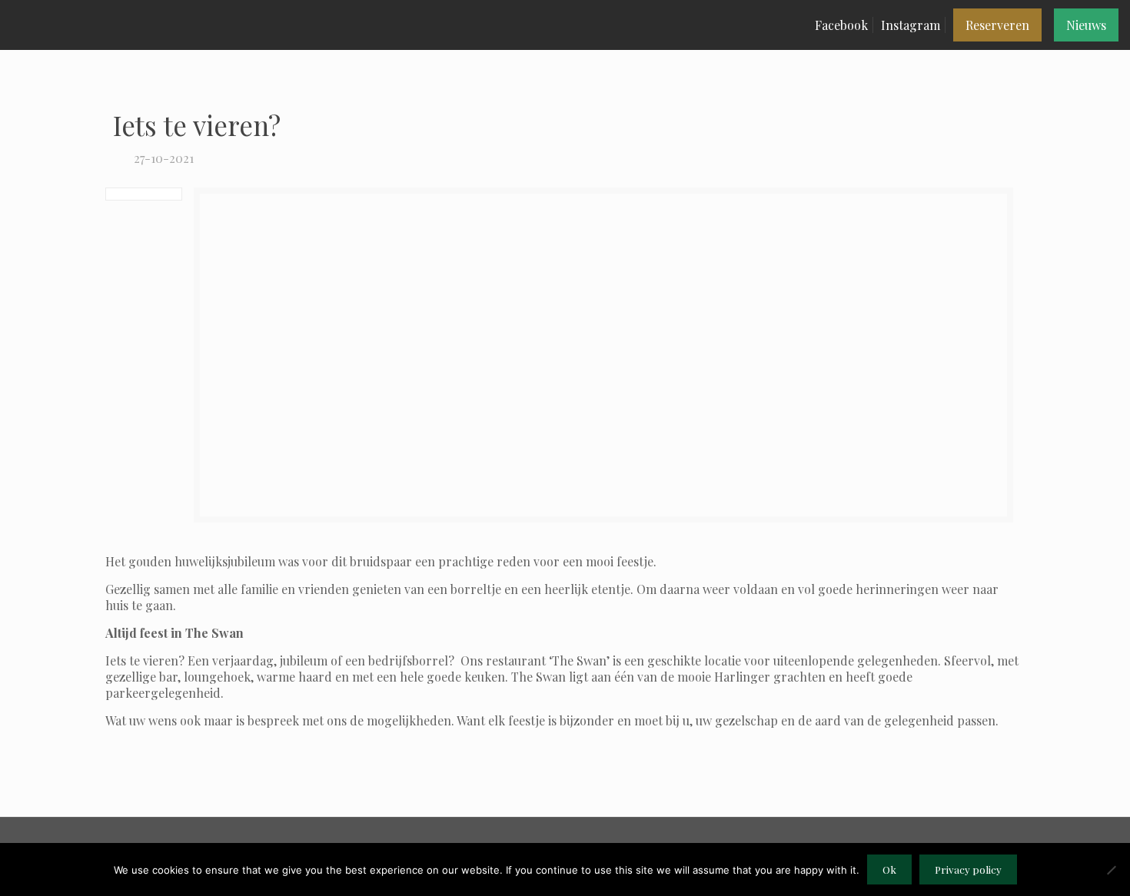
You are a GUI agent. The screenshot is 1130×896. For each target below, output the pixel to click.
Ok (889, 869)
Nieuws (1086, 25)
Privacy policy (968, 869)
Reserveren (997, 25)
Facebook (841, 25)
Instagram (910, 25)
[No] (1110, 870)
